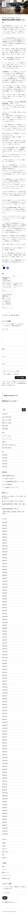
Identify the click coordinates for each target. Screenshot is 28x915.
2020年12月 (5, 722)
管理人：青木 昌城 (16, 17)
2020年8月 (4, 734)
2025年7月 (4, 560)
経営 (14, 315)
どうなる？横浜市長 (7, 484)
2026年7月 (4, 525)
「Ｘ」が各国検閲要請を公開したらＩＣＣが (13, 481)
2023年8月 (4, 628)
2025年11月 (5, 548)
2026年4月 (4, 534)
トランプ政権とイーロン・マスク (10, 487)
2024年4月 (4, 604)
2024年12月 (5, 581)
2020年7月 (4, 737)
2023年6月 (4, 634)
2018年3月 (4, 819)
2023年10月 (5, 622)
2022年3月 (4, 678)
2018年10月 (5, 798)
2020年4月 (4, 745)
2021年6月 (4, 704)
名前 (3, 349)
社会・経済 (11, 315)
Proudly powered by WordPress (9, 911)
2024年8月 (4, 593)
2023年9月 (4, 625)
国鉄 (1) (4, 441)
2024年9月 (4, 590)
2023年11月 (5, 619)
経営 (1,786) (5, 425)
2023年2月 (4, 646)
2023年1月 (4, 648)
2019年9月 (4, 766)
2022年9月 (4, 660)
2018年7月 (4, 807)
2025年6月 (4, 563)
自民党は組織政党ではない (8, 475)
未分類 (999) (5, 428)
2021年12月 (5, 687)
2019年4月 (4, 781)
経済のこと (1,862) (6, 422)
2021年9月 (4, 695)
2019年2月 (4, 787)
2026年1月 (4, 543)
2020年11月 (5, 725)
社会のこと (6, 315)
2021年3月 (4, 713)
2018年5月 (4, 813)
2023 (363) (4, 463)
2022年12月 (5, 651)
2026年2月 (4, 540)
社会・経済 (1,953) (6, 417)
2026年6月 (4, 528)
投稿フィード (5, 872)
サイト (3, 364)
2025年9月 (4, 554)
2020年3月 (4, 748)
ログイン (4, 869)
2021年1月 (4, 719)
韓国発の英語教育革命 (7, 504)
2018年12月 (5, 792)
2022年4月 (4, 675)
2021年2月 (4, 716)
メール (3, 356)
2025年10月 (5, 551)
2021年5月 (4, 707)
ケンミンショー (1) (6, 438)
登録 (3, 866)
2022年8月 (4, 663)
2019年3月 (4, 784)
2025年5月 (4, 566)
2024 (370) (4, 460)
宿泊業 (3, 843)
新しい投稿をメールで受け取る (11, 374)
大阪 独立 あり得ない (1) (9, 444)
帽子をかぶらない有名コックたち (10, 496)
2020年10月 (5, 728)
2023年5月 (4, 637)
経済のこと (18, 315)
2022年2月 (4, 681)
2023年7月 (4, 631)
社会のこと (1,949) (6, 420)
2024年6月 (4, 598)
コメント (5, 329)
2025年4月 (4, 569)
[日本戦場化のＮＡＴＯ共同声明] (7, 283)
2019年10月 (5, 763)
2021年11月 (5, 690)
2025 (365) (4, 457)
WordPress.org (5, 878)
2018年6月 (4, 810)
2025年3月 (4, 572)
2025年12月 (5, 546)
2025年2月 (4, 575)
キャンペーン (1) (6, 436)
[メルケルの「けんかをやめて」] (18, 278)
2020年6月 (4, 740)
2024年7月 (4, 596)
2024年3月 (4, 607)
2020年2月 (4, 751)
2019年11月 (5, 760)
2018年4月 (4, 816)
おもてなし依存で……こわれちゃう (13, 9)
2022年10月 (5, 657)
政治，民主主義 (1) (6, 447)
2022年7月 (4, 666)
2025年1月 (4, 578)
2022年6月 (4, 669)
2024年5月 (4, 601)
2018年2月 (4, 822)
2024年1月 (4, 613)
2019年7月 (4, 772)
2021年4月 (4, 710)
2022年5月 (4, 672)
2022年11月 (5, 654)
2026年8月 (4, 522)
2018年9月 (4, 801)
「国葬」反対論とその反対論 (9, 511)
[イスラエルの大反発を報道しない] (7, 300)
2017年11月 (5, 831)
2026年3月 (4, 537)
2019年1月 (4, 789)
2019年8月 (4, 769)
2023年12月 (5, 616)
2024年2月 (4, 610)
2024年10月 (5, 587)
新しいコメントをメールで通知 (11, 371)
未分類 (3, 845)
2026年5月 (4, 531)
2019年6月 (4, 775)
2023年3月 (4, 643)
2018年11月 (5, 795)
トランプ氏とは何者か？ (17, 40)
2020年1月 (4, 754)
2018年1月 (4, 825)
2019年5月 (4, 778)
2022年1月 (4, 684)
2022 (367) (4, 466)
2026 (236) (4, 455)
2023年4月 (4, 640)
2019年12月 (5, 757)
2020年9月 (4, 731)
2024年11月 (5, 584)
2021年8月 (4, 698)
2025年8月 (4, 557)
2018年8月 (4, 804)
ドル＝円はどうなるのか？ (8, 478)
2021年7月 (4, 701)
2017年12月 (5, 828)
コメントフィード (6, 875)
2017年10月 (5, 834)
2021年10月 (5, 693)
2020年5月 (4, 742)
